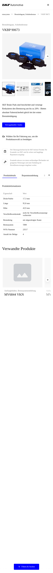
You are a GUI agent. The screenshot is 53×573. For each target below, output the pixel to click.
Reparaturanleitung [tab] (30, 175)
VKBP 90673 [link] (45, 14)
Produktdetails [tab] (10, 175)
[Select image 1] (8, 89)
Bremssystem (5, 14)
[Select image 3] (37, 89)
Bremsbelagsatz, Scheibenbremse (25, 14)
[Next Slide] (47, 56)
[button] (22, 280)
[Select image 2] (23, 89)
